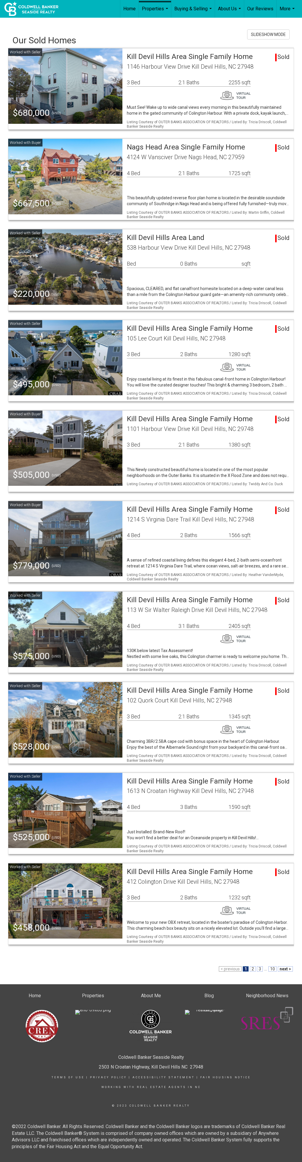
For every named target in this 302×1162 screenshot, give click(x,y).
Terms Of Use (68, 1077)
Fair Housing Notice (225, 1077)
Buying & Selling (193, 12)
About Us (230, 12)
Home (129, 8)
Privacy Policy (108, 1077)
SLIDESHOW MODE (268, 34)
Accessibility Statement (163, 1077)
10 (272, 969)
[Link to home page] (34, 9)
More (288, 12)
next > (285, 969)
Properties (156, 12)
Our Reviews (260, 8)
